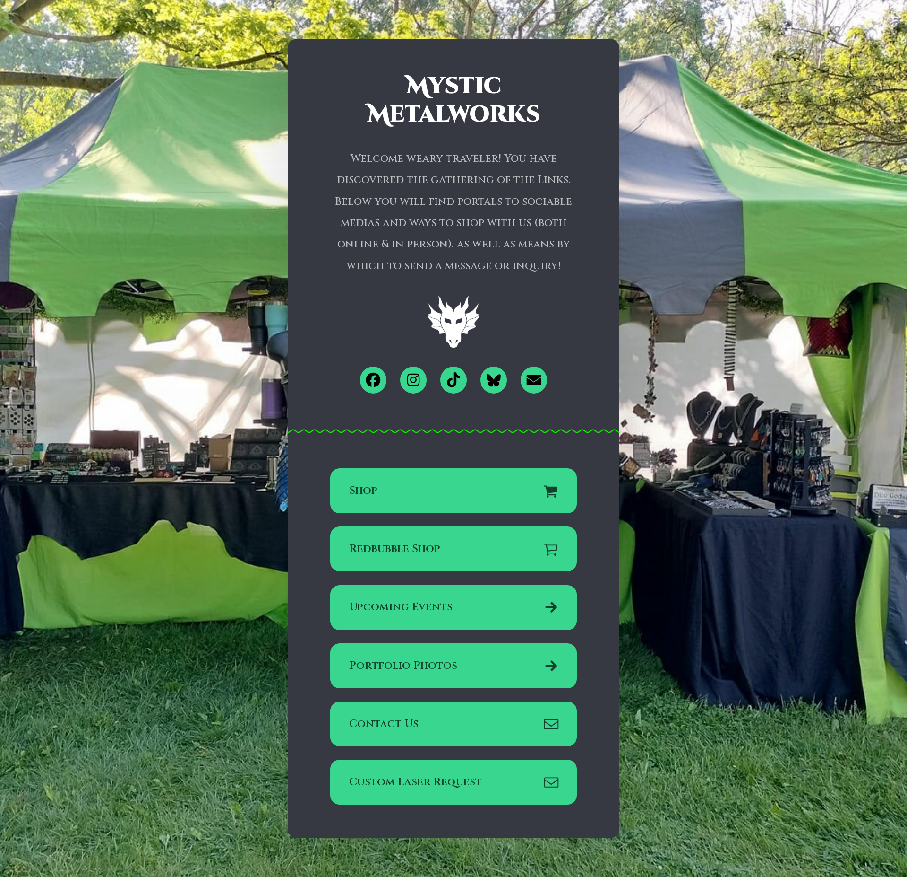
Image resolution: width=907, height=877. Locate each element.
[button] (373, 380)
